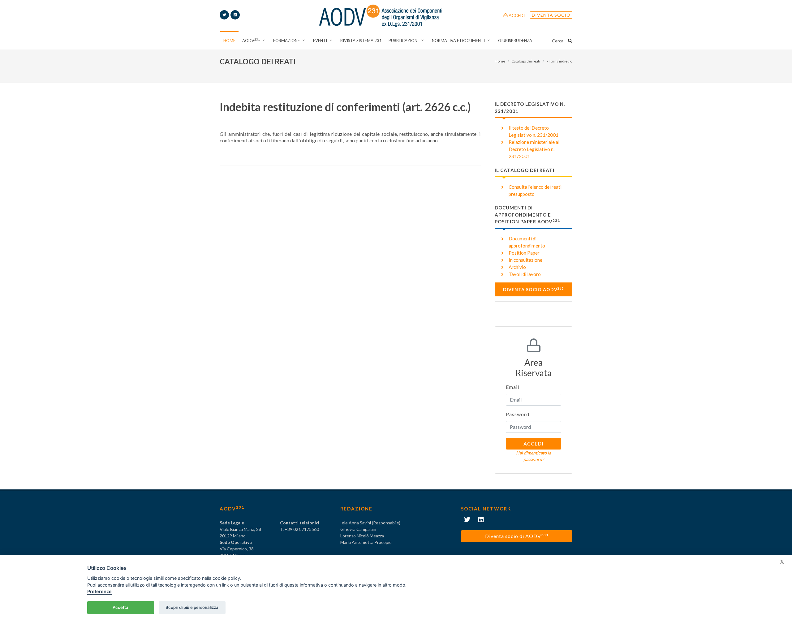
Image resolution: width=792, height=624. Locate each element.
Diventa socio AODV (533, 289)
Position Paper (524, 253)
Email (512, 387)
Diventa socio (551, 15)
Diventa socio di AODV (517, 535)
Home (500, 61)
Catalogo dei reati (525, 61)
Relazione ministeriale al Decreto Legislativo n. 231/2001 (534, 149)
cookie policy (226, 578)
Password (517, 414)
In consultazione (525, 260)
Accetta (120, 607)
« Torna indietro (559, 61)
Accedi (516, 15)
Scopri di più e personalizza (192, 607)
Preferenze (99, 591)
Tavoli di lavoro (525, 274)
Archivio (517, 267)
